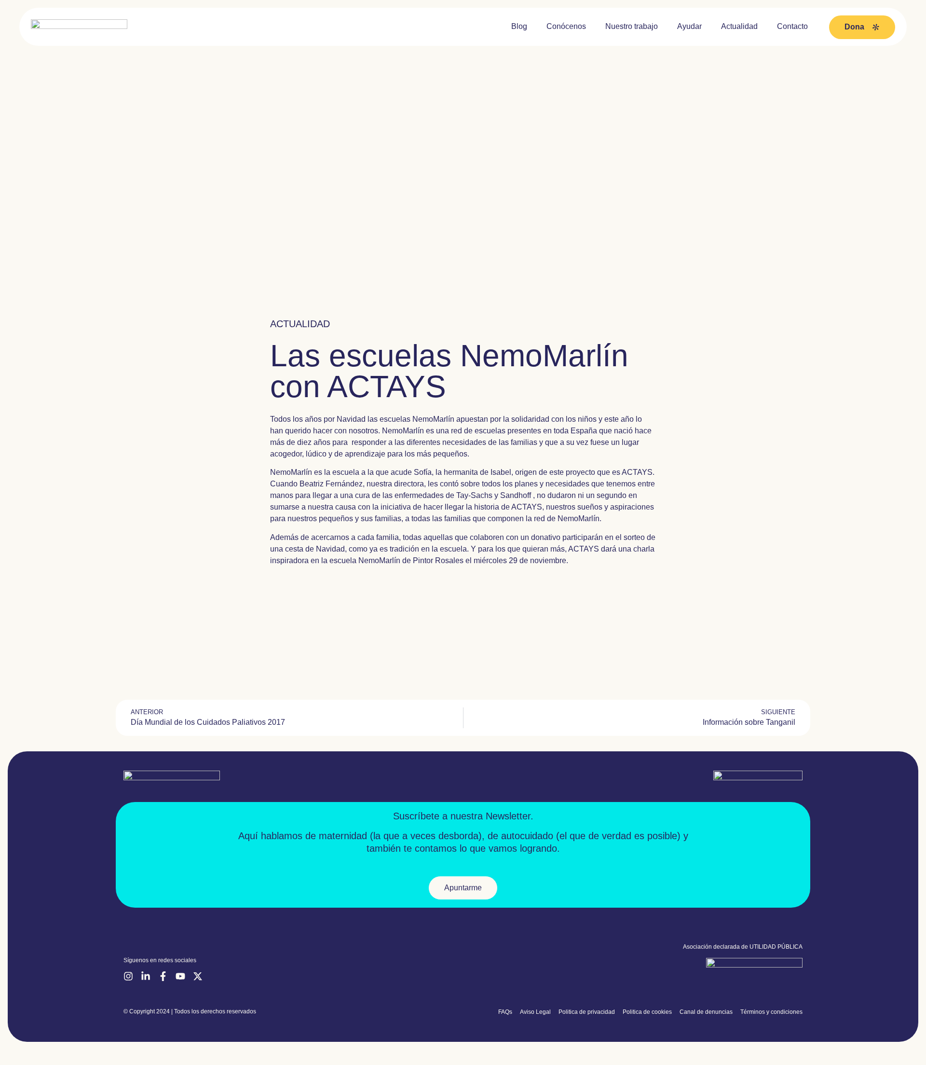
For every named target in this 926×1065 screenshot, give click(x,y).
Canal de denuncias (706, 1012)
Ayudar (689, 26)
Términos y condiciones (771, 1012)
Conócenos (566, 26)
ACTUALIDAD (300, 323)
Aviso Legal (535, 1012)
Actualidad (739, 26)
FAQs (505, 1012)
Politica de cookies (647, 1012)
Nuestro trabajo (631, 26)
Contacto (792, 26)
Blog (519, 26)
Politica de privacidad (586, 1012)
